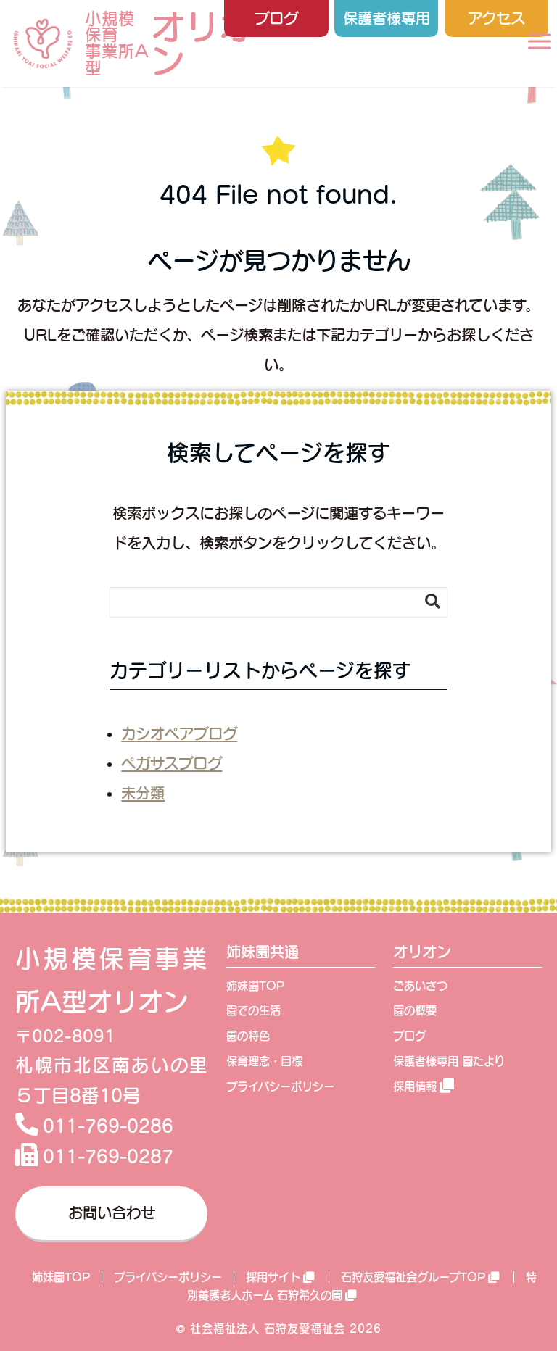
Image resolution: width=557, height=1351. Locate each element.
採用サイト (273, 1277)
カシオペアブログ (179, 733)
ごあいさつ (420, 986)
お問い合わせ (111, 1212)
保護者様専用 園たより (449, 1061)
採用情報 (415, 1086)
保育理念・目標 (264, 1061)
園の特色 (248, 1036)
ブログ (276, 18)
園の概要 (415, 1010)
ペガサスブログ (171, 763)
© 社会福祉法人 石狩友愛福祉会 (260, 1328)
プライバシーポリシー (280, 1086)
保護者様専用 (386, 18)
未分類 (143, 793)
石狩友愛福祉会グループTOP (413, 1277)
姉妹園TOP (255, 986)
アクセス (496, 18)
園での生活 (253, 1010)
